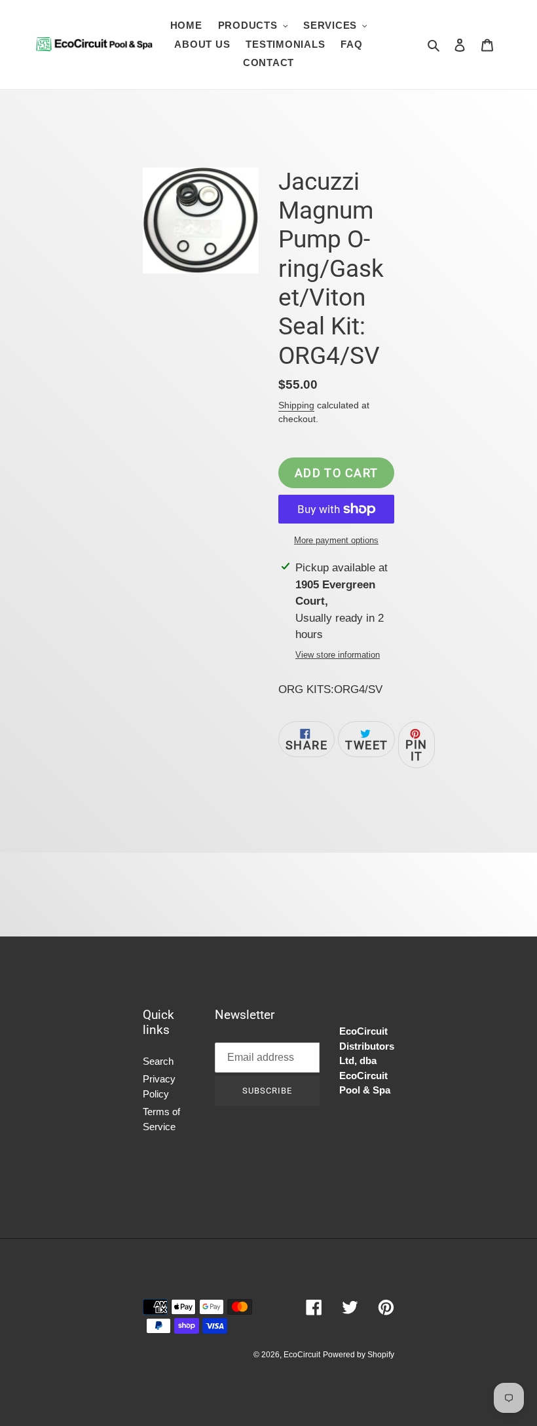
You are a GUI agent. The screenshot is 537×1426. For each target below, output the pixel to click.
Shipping (296, 405)
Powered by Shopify (358, 1354)
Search (158, 1061)
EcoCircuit (302, 1354)
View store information (337, 655)
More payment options (336, 540)
